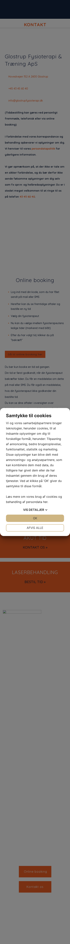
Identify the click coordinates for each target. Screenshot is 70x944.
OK (35, 518)
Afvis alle (35, 528)
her (45, 502)
